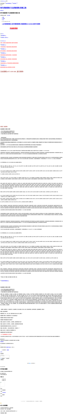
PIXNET (24, 401)
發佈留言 (2, 359)
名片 (3, 19)
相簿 (3, 17)
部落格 (3, 18)
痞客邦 (7, 347)
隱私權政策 (37, 401)
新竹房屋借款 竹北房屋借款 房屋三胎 (13, 8)
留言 (9, 347)
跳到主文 (2, 10)
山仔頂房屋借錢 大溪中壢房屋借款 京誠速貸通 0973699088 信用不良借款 (21, 24)
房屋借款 (2, 341)
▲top (1, 351)
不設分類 (8, 15)
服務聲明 (41, 401)
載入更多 (2, 353)
